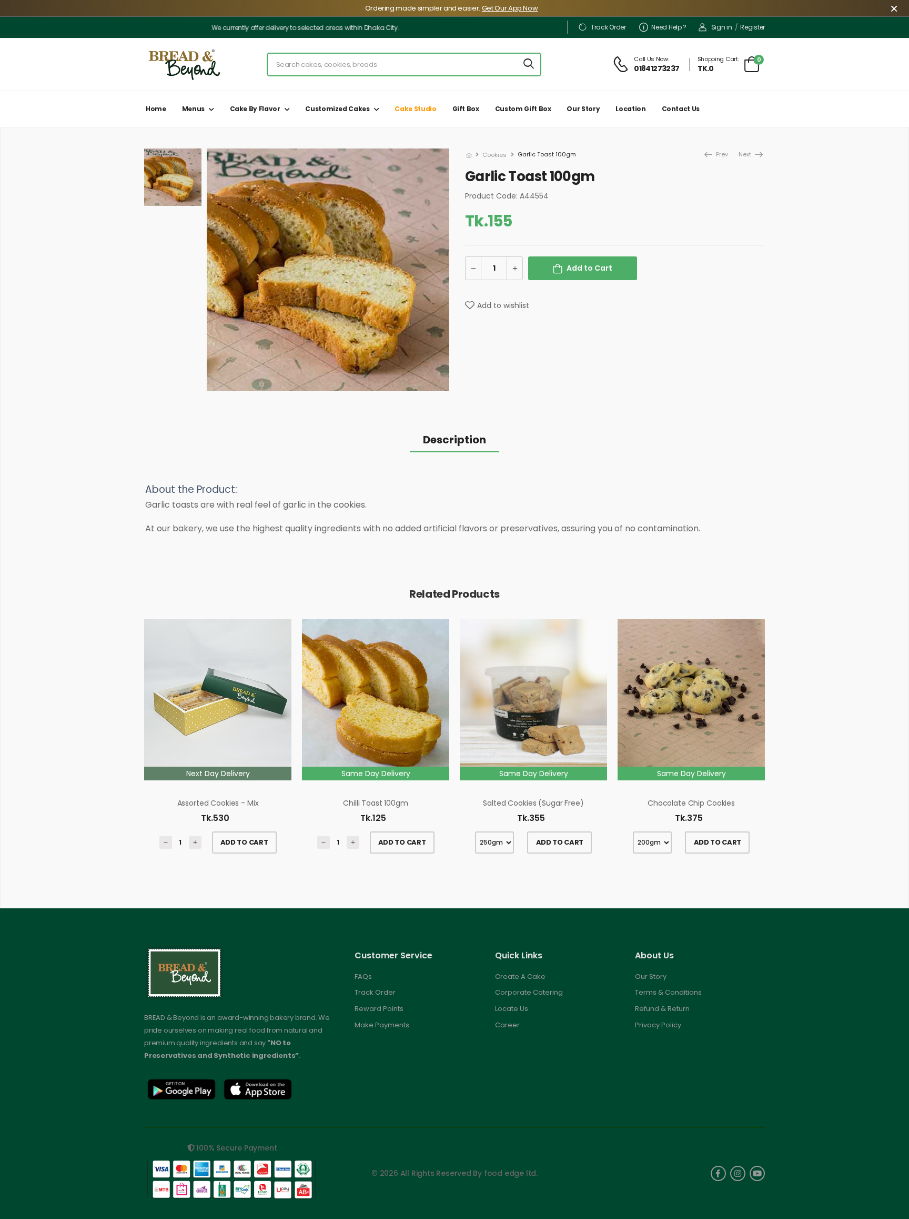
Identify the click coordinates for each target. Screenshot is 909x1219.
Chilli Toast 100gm (375, 803)
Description (454, 439)
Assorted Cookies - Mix (218, 803)
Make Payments (382, 1025)
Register (752, 27)
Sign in (721, 27)
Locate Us (511, 1009)
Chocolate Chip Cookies (691, 803)
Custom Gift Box (523, 108)
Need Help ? (668, 27)
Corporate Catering (529, 992)
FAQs (363, 977)
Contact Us (681, 108)
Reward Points (379, 1009)
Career (507, 1025)
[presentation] (757, 742)
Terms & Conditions (668, 992)
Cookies (494, 155)
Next (746, 154)
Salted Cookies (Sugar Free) (533, 803)
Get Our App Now (510, 8)
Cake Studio (415, 108)
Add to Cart (589, 268)
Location (630, 108)
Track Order (608, 27)
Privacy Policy (658, 1025)
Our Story (583, 108)
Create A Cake (520, 977)
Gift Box (465, 108)
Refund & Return (662, 1009)
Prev (715, 154)
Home (156, 108)
